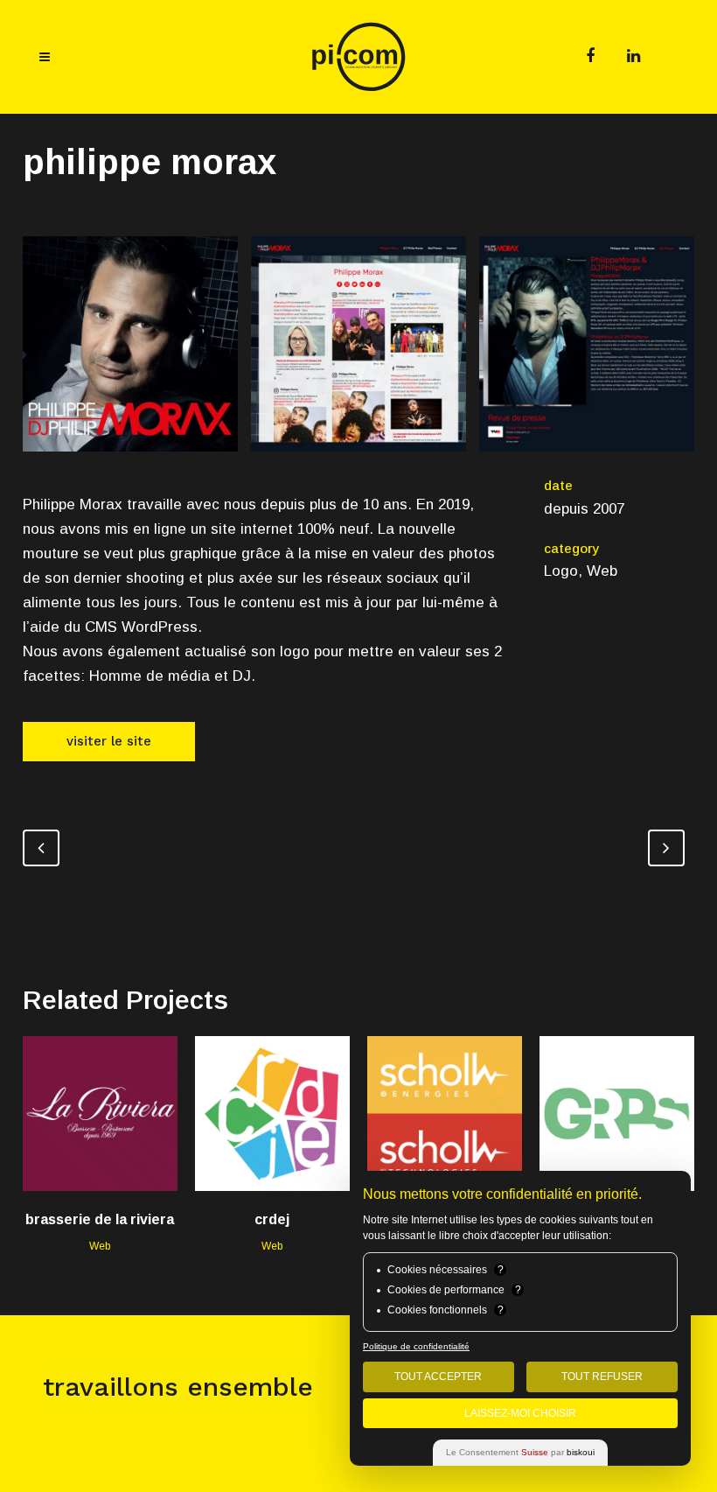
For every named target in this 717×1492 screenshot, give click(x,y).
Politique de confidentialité (416, 1346)
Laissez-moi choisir (520, 1413)
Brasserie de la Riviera (99, 1219)
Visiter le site (108, 741)
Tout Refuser (602, 1376)
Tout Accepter (438, 1376)
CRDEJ (271, 1219)
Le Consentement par (520, 1452)
